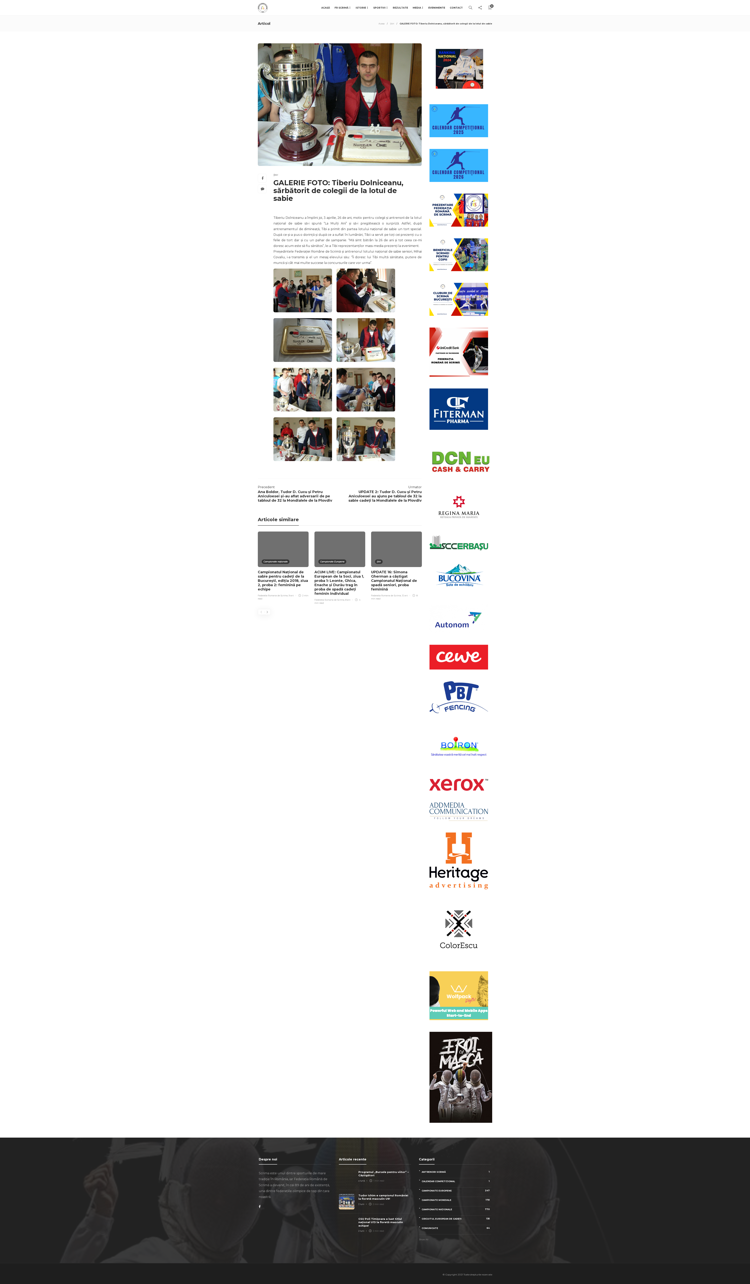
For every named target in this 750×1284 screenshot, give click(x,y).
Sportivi (379, 7)
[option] (283, 566)
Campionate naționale (275, 561)
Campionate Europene (332, 561)
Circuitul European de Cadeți (456, 1218)
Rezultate (400, 7)
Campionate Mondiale (456, 1200)
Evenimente (436, 7)
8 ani (347, 599)
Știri (392, 23)
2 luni (361, 1204)
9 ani (291, 595)
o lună (361, 1180)
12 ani (405, 595)
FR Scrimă (341, 7)
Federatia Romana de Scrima (273, 595)
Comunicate (456, 1228)
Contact (456, 7)
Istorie (361, 7)
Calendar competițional (456, 1181)
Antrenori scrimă (456, 1171)
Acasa (382, 23)
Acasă (325, 7)
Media (417, 7)
